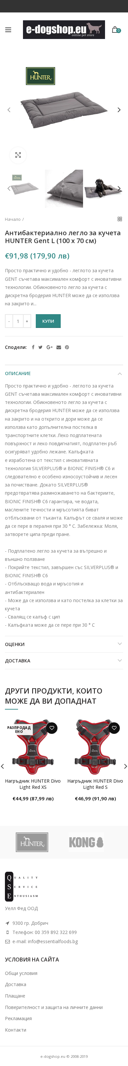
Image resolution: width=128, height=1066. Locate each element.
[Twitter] (40, 347)
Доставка (17, 660)
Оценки (15, 644)
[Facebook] (33, 347)
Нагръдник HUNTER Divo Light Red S (95, 784)
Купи (48, 321)
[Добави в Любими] (51, 728)
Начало (13, 219)
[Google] (49, 347)
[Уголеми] (18, 155)
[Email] (58, 347)
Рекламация (18, 1018)
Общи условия (21, 973)
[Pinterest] (67, 347)
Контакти (15, 1030)
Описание (18, 373)
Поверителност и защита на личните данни (54, 1007)
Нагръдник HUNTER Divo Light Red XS (33, 784)
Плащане (15, 996)
